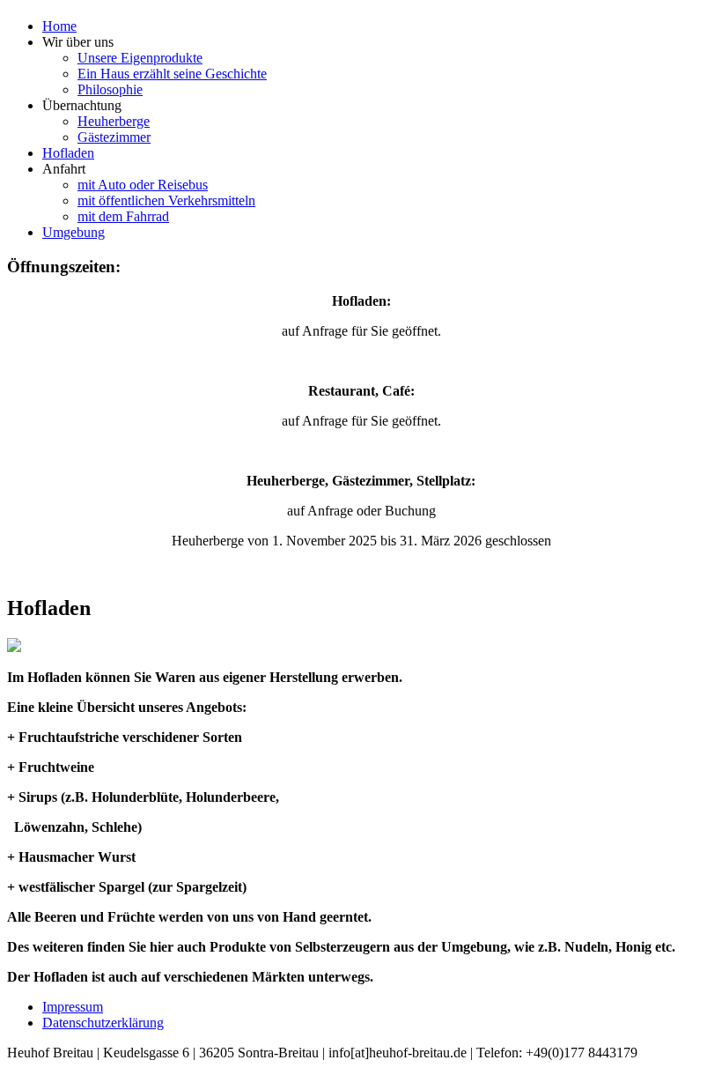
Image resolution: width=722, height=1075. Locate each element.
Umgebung (73, 232)
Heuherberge (113, 121)
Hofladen (68, 152)
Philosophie (110, 89)
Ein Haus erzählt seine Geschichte (172, 73)
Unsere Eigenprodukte (140, 57)
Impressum (72, 1006)
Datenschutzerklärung (103, 1022)
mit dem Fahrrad (123, 216)
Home (59, 26)
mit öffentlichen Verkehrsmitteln (166, 200)
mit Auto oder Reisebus (142, 184)
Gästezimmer (114, 137)
